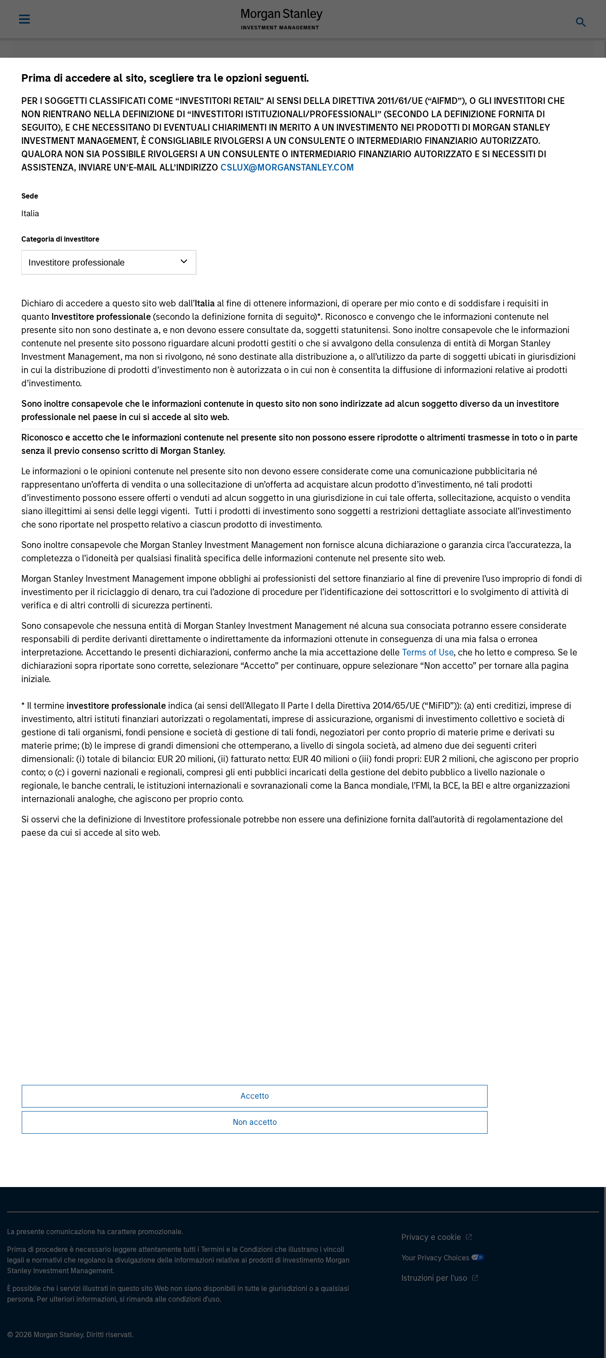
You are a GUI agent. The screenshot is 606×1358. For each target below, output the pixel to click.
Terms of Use (427, 652)
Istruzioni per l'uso (434, 1278)
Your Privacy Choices (436, 1258)
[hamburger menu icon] (24, 19)
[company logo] (282, 19)
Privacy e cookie (431, 1237)
